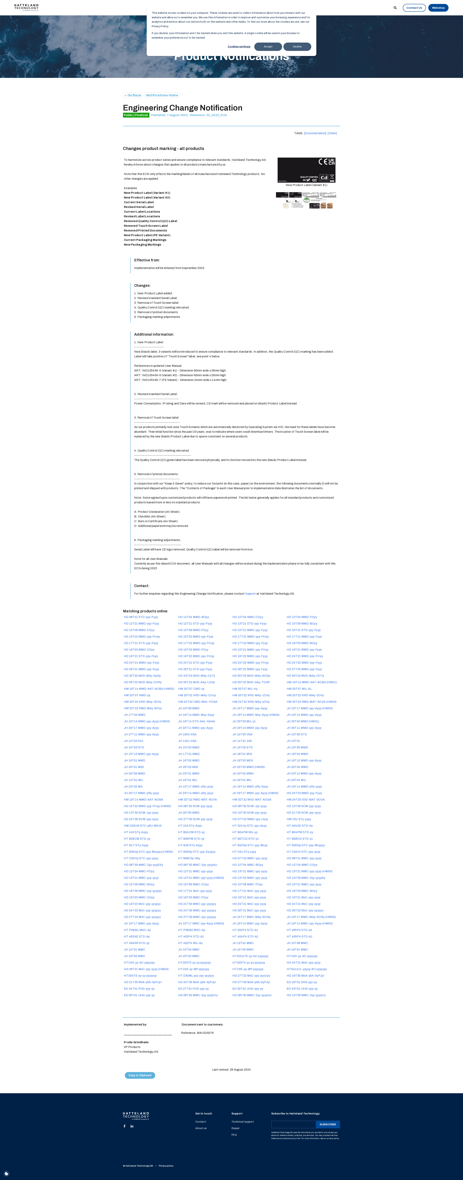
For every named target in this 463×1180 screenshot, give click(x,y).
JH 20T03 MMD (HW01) (303, 721)
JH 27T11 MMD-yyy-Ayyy (141, 734)
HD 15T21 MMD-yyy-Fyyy (249, 630)
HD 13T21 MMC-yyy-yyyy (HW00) (309, 871)
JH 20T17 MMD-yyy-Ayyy (141, 727)
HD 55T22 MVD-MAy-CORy (143, 682)
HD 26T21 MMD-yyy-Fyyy (141, 669)
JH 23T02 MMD (243, 773)
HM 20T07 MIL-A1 (299, 688)
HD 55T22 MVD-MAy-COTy (305, 675)
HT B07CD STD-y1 (245, 838)
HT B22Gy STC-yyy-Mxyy (249, 845)
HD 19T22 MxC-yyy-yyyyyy (142, 903)
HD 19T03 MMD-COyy (139, 649)
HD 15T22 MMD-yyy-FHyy (142, 636)
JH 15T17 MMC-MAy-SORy (251, 916)
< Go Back (133, 95)
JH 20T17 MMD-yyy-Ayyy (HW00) (255, 793)
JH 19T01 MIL (187, 780)
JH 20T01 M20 (134, 766)
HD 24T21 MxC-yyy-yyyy (249, 903)
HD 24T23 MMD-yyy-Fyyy (304, 793)
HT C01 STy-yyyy (244, 851)
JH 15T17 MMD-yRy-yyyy (195, 786)
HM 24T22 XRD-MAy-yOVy (250, 701)
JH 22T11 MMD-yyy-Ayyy (195, 727)
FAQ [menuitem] (234, 1134)
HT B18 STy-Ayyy (190, 845)
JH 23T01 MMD (189, 773)
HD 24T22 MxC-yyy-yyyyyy (142, 910)
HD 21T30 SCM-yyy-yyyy (304, 812)
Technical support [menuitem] (243, 1121)
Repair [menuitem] (236, 1128)
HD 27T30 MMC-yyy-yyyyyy (197, 916)
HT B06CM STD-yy (137, 838)
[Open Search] (395, 7)
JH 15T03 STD (134, 747)
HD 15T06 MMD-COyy (139, 630)
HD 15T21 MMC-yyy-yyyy (304, 884)
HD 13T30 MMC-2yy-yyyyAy (306, 877)
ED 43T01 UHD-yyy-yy (302, 988)
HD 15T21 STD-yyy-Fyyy (304, 630)
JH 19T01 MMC (297, 949)
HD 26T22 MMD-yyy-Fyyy (249, 669)
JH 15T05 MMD (297, 747)
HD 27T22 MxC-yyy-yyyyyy (142, 916)
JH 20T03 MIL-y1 (244, 721)
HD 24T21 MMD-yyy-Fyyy (141, 662)
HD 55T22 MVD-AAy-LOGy (196, 682)
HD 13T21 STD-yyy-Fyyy (249, 623)
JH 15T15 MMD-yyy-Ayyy (141, 753)
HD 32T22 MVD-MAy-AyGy (142, 675)
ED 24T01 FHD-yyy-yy (139, 988)
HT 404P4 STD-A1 (245, 936)
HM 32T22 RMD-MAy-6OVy (143, 708)
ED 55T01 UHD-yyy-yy (139, 995)
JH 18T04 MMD (297, 753)
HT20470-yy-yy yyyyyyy (140, 975)
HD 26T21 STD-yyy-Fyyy (195, 669)
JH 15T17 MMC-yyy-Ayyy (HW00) (201, 923)
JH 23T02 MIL (133, 786)
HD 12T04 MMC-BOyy (247, 864)
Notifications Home (162, 95)
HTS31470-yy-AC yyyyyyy (250, 956)
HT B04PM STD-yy (300, 832)
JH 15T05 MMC (243, 949)
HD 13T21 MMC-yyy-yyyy (249, 871)
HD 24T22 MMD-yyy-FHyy (250, 662)
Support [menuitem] (237, 1113)
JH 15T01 (293, 740)
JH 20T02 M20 (188, 766)
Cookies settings (239, 46)
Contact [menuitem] (200, 1121)
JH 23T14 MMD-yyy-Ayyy (249, 727)
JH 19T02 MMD (189, 760)
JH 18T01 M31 (242, 753)
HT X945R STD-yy (137, 943)
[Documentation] (315, 133)
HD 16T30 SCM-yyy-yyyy (249, 812)
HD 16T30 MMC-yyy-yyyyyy (143, 890)
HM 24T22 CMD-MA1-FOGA (197, 701)
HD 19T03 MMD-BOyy (302, 643)
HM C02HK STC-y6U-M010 (143, 825)
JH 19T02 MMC (134, 956)
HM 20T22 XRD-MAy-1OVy (251, 695)
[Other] (332, 133)
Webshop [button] (438, 7)
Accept (268, 46)
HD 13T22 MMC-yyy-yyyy (249, 877)
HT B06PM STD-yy (191, 838)
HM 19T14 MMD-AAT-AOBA (143, 799)
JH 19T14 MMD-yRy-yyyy (304, 786)
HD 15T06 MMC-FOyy (247, 884)
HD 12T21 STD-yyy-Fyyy (195, 623)
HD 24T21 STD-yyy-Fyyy (195, 662)
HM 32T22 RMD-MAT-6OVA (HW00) (311, 701)
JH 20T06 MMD (134, 773)
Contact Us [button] (414, 7)
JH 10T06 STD (297, 734)
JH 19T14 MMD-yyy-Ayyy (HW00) (147, 721)
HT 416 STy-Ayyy (136, 832)
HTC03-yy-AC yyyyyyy (302, 956)
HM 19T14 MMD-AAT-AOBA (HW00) (149, 688)
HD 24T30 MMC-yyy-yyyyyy (197, 910)
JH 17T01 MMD (189, 753)
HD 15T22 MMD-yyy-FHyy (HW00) (147, 806)
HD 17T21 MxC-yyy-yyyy (195, 890)
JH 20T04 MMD (297, 766)
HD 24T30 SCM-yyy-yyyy (141, 819)
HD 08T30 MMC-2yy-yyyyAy (197, 864)
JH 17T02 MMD (135, 714)
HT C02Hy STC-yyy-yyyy (141, 858)
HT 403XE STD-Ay (137, 936)
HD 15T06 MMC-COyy (193, 884)
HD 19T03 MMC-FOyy (193, 897)
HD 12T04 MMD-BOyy (193, 617)
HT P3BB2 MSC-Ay (191, 930)
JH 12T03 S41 (134, 740)
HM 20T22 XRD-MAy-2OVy (305, 695)
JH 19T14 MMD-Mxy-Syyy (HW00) (255, 714)
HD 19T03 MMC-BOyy (302, 890)
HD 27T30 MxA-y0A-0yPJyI (251, 982)
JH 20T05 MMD (189, 812)
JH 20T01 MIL (242, 780)
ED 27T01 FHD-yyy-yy (193, 988)
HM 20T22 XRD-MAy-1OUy (197, 695)
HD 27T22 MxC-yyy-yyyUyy (251, 975)
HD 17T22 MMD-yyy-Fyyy (250, 643)
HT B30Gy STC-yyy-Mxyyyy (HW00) (148, 851)
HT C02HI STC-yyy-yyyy (303, 851)
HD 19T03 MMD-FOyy (193, 649)
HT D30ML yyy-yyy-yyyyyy (196, 975)
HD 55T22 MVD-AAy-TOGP (251, 682)
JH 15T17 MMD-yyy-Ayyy (249, 708)
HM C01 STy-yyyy (299, 819)
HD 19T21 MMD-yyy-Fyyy (304, 649)
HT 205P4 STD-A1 (300, 930)
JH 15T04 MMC (189, 949)
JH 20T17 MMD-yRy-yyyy (141, 793)
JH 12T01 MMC (134, 949)
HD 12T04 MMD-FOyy (302, 617)
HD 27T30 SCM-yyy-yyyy (195, 819)
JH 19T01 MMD (134, 760)
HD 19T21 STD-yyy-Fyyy (141, 656)
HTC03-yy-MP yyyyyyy (193, 969)
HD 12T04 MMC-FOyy (139, 871)
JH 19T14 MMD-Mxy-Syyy (196, 714)
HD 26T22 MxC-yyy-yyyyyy (305, 910)
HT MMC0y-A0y (189, 858)
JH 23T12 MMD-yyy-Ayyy (304, 773)
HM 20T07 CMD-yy (191, 688)
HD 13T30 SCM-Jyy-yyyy (141, 812)
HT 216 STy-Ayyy (190, 825)
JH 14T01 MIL (133, 780)
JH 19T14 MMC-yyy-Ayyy (249, 923)
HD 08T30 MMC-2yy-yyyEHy (198, 995)
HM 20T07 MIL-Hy (245, 688)
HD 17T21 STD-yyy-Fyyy (141, 643)
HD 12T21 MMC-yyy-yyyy (195, 871)
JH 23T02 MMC (189, 956)
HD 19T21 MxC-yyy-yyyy (249, 897)
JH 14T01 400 (242, 740)
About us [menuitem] (201, 1128)
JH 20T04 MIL (296, 780)
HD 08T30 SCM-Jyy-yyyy (249, 806)
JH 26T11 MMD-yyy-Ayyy (304, 727)
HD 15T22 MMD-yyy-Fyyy (195, 636)
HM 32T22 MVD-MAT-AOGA (251, 799)
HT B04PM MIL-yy (245, 832)
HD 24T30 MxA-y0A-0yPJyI (197, 982)
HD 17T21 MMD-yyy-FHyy (250, 636)
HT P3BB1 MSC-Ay (137, 930)
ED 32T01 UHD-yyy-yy (247, 988)
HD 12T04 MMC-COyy (302, 864)
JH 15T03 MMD (189, 747)
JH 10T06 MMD (189, 708)
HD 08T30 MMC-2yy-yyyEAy (143, 864)
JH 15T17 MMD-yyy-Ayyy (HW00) (310, 708)
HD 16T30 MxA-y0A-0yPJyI (305, 975)
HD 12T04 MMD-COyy (247, 617)
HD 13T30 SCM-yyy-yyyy (304, 806)
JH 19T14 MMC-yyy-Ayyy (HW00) (310, 923)
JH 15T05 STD (242, 747)
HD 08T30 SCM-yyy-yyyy (195, 806)
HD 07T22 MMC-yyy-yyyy (249, 858)
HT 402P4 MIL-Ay (190, 943)
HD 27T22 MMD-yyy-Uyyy (250, 819)
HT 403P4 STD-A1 (191, 936)
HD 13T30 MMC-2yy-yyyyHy (306, 995)
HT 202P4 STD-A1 (245, 930)
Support (250, 593)
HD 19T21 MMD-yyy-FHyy (250, 649)
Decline (297, 46)
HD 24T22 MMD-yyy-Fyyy (304, 662)
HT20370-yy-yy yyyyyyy (194, 962)
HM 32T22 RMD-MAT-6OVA (197, 799)
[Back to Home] (26, 7)
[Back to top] (231, 1171)
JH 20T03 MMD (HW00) (248, 766)
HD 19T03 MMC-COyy (139, 897)
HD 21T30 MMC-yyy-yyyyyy (197, 903)
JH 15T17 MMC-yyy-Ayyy (141, 923)
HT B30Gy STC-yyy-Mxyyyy (306, 845)
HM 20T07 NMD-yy (137, 695)
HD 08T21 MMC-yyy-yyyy (304, 858)
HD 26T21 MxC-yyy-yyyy (249, 910)
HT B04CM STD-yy (191, 832)
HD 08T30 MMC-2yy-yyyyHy (251, 995)
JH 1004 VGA (187, 734)
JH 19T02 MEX (242, 760)
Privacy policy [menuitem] (166, 1166)
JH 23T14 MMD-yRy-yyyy (195, 793)
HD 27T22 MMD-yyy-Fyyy (304, 669)
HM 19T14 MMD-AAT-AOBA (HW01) (312, 682)
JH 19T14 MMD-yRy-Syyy (250, 786)
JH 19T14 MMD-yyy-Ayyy (304, 714)
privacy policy (333, 1138)
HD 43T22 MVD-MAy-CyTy (196, 675)
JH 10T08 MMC (297, 943)
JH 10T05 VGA (242, 734)
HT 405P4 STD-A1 (300, 936)
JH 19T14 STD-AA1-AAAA (196, 721)
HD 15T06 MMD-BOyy (302, 623)
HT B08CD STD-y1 (300, 838)
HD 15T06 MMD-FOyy (193, 630)
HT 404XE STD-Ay (300, 825)
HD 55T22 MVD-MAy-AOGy (251, 675)
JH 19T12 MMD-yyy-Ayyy (304, 760)
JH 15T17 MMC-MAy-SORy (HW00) (311, 916)
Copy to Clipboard (140, 1075)
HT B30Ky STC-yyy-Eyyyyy (196, 851)
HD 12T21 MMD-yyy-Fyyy (141, 623)
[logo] (136, 1116)
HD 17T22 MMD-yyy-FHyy (196, 643)
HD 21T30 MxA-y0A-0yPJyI (143, 982)
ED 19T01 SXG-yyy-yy (302, 982)
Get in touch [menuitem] (203, 1113)
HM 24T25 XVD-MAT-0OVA (306, 799)
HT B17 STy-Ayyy (136, 845)
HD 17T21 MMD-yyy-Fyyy (304, 636)
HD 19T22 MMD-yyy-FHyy (196, 656)
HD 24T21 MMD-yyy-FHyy (305, 656)
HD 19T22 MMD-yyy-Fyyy (249, 656)
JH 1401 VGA (187, 740)
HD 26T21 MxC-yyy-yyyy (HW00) (146, 969)
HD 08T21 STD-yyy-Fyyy (141, 617)
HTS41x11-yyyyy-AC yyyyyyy (307, 969)
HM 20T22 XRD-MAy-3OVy (142, 701)
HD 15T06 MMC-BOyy (139, 884)
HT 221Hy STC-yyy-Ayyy (249, 825)
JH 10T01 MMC (243, 943)
